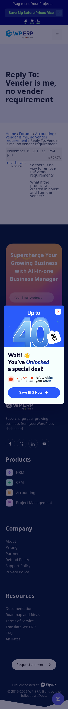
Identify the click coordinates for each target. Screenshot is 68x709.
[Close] (58, 312)
